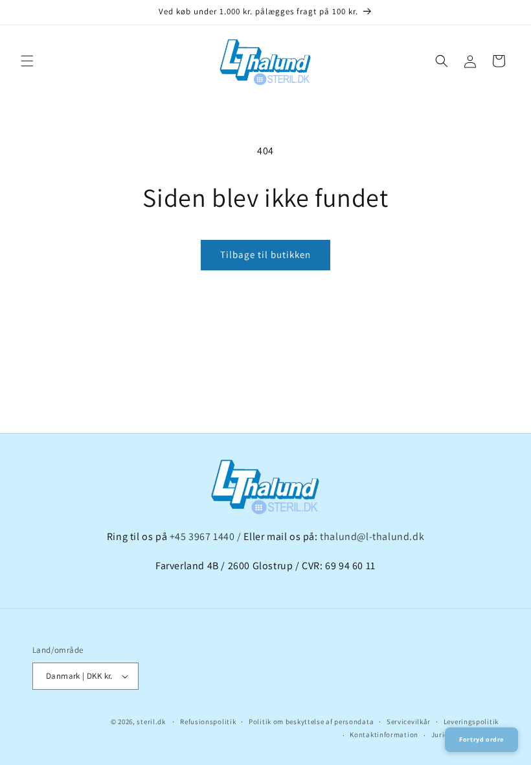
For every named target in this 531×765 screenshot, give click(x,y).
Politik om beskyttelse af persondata (311, 721)
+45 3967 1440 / (207, 536)
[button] (27, 61)
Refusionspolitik (208, 721)
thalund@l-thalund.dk (372, 536)
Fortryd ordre (481, 739)
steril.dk (151, 721)
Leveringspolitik (471, 721)
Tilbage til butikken (265, 254)
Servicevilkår (409, 721)
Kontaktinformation (384, 734)
